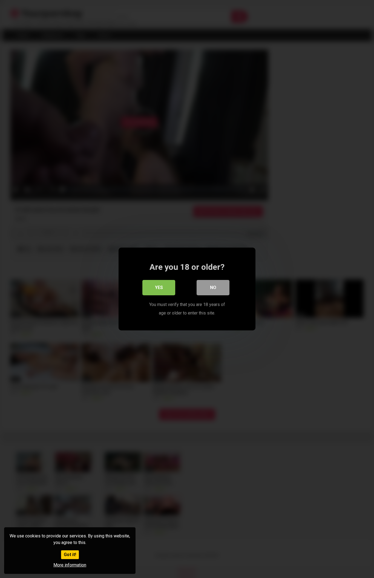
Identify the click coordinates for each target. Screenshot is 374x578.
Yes (159, 287)
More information (69, 565)
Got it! (70, 554)
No (213, 287)
